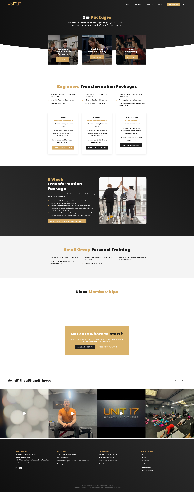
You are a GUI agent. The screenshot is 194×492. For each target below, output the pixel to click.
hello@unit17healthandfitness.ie (26, 454)
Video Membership (147, 470)
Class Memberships (105, 464)
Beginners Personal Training (108, 454)
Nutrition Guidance (63, 457)
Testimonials (145, 461)
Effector (111, 485)
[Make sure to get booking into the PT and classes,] (121, 413)
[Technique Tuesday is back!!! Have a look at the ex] (72, 413)
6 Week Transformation (106, 457)
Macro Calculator (146, 467)
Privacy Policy (99, 485)
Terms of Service (113, 487)
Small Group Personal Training (67, 454)
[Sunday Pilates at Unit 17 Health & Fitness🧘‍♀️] (170, 413)
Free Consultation (146, 464)
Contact (143, 457)
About (143, 454)
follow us (179, 381)
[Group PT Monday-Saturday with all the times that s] (24, 413)
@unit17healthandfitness (29, 380)
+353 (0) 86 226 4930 (23, 457)
